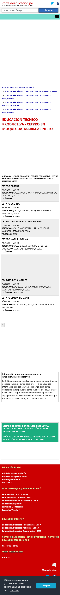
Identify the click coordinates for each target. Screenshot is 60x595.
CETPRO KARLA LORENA (15, 239)
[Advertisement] (30, 51)
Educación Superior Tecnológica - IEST (21, 531)
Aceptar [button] (46, 586)
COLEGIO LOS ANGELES (14, 280)
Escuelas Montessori (12, 506)
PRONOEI (7, 482)
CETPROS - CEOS (10, 545)
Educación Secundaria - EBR (16, 497)
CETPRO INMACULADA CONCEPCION (22, 221)
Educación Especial (12, 503)
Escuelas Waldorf (11, 509)
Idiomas (6, 557)
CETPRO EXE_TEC (11, 203)
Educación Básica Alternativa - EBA (20, 500)
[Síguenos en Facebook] (57, 3)
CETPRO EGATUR (11, 186)
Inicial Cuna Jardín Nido (14, 476)
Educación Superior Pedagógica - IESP (21, 524)
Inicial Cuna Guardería (14, 473)
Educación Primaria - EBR (15, 494)
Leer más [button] (14, 590)
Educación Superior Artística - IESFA (20, 527)
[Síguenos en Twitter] (52, 3)
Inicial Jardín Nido (11, 479)
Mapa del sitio (49, 570)
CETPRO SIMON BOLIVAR (15, 297)
